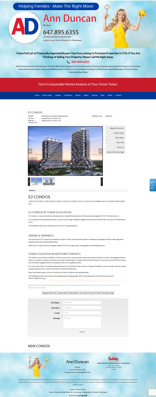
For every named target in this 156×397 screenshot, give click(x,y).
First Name (55, 303)
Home (37, 95)
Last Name (55, 308)
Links (102, 95)
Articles (94, 95)
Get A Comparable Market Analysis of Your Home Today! (78, 84)
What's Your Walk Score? (36, 278)
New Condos (47, 95)
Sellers (86, 95)
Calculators (68, 95)
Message (56, 318)
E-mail (56, 313)
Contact (118, 95)
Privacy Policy (81, 389)
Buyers (78, 95)
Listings (58, 95)
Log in (72, 389)
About (110, 95)
